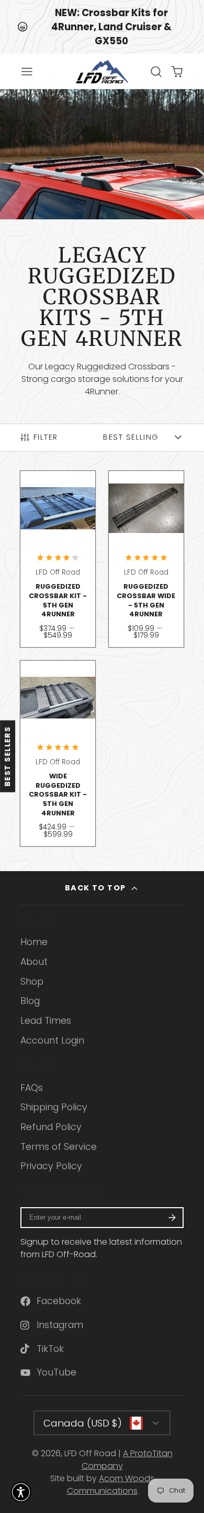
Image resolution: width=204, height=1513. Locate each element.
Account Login (52, 1040)
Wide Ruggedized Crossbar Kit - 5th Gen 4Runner (57, 753)
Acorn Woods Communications (110, 1484)
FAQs (31, 1088)
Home (34, 942)
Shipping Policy (53, 1107)
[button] (20, 1492)
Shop (31, 981)
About (34, 962)
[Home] (102, 72)
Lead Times (45, 1020)
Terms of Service (58, 1146)
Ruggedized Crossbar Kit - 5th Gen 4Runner (57, 559)
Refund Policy (51, 1127)
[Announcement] (102, 27)
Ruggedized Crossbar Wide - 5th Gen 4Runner (146, 559)
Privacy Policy (51, 1166)
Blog (30, 1001)
